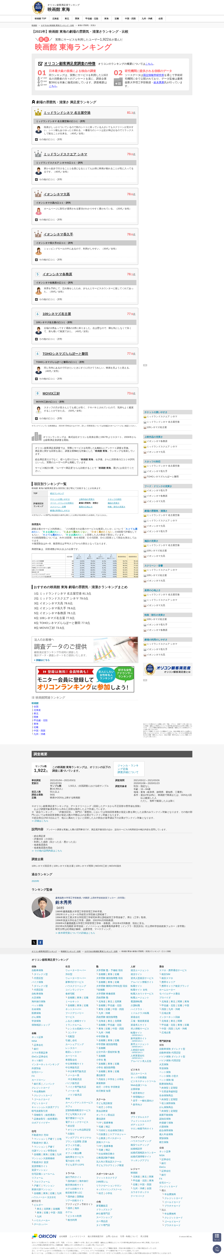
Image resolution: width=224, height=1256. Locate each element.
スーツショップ (104, 1217)
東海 (36, 723)
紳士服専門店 (103, 1213)
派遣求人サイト (139, 1025)
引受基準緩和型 (170, 1091)
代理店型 (38, 978)
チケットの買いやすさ (60, 499)
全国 (36, 706)
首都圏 (37, 1154)
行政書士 (103, 1134)
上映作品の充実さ (87, 499)
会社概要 (63, 1236)
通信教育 (100, 1075)
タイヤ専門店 (103, 1225)
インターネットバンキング (45, 1064)
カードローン (38, 1080)
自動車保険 (37, 970)
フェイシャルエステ (141, 1121)
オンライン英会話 (105, 1115)
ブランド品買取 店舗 (76, 1141)
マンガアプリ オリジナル (78, 1137)
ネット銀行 (37, 1060)
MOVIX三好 (51, 393)
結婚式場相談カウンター (143, 1152)
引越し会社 (71, 1040)
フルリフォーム (42, 1181)
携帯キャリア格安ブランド (175, 986)
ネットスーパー (73, 1009)
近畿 (36, 727)
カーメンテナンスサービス (79, 1102)
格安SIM (166, 974)
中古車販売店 (72, 1067)
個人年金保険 (166, 1134)
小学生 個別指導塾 (105, 1067)
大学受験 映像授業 (105, 993)
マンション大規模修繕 (43, 1158)
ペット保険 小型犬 (168, 1076)
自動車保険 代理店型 (170, 1052)
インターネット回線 (169, 1017)
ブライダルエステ (140, 1117)
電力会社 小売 (72, 1160)
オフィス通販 (72, 1149)
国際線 (80, 1196)
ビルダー (38, 1205)
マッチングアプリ (140, 1160)
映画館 (35, 703)
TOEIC (102, 1130)
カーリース (71, 1056)
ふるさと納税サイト (75, 1021)
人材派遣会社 (137, 1056)
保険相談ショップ (41, 1025)
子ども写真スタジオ (75, 1114)
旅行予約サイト (73, 1177)
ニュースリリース (77, 1236)
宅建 (101, 1126)
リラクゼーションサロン (109, 1185)
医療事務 (108, 1122)
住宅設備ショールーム (43, 1174)
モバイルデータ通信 (169, 993)
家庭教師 (100, 1083)
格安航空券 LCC (73, 1192)
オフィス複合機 (73, 1153)
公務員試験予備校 (105, 1157)
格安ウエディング (140, 1145)
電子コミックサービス (76, 1122)
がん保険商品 (166, 1107)
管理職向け (138, 1097)
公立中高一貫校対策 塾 (108, 1052)
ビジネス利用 (74, 1216)
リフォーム (37, 1177)
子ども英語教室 (104, 1103)
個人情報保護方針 (95, 1236)
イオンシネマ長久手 (58, 234)
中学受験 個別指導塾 (107, 1044)
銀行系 (37, 1083)
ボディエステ (137, 1124)
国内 (70, 1208)
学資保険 (36, 1021)
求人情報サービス (140, 1028)
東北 (36, 713)
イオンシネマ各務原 (57, 274)
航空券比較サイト (74, 1184)
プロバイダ (165, 997)
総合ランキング (57, 493)
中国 (186, 1005)
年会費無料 (39, 1091)
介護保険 (163, 1126)
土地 (59, 1139)
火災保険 (36, 997)
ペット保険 (37, 1005)
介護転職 (135, 1005)
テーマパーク (137, 1196)
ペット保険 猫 (166, 1080)
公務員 (102, 1138)
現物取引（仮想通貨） (45, 1115)
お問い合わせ (112, 1236)
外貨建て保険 (166, 1122)
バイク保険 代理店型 (170, 1060)
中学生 (111, 1079)
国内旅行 (72, 1181)
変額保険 (163, 1138)
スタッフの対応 (115, 499)
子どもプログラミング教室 (110, 1165)
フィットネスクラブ (106, 1177)
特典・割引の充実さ (116, 507)
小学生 (120, 1079)
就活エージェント (140, 970)
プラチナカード (172, 1206)
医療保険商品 (166, 1083)
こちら (149, 63)
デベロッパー (41, 1224)
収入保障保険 (168, 1103)
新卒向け (137, 1104)
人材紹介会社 (137, 1051)
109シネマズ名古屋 (57, 314)
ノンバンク (49, 1083)
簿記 (107, 1126)
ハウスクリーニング (75, 986)
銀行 (36, 1049)
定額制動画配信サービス (78, 1110)
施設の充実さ (114, 503)
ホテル (68, 1212)
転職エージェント (140, 997)
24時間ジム (102, 1181)
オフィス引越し (73, 1145)
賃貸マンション (40, 1170)
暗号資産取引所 (40, 1111)
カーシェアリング (74, 1044)
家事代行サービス (74, 982)
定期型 (174, 1087)
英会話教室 (102, 1111)
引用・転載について (129, 1236)
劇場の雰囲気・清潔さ (155, 511)
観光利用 (72, 1220)
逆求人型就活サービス (142, 978)
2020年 (35, 881)
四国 (164, 1009)
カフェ (68, 1106)
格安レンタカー (73, 1052)
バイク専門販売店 (77, 1087)
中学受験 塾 (102, 1036)
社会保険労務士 (116, 1130)
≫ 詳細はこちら (40, 820)
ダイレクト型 (41, 974)
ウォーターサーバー (75, 970)
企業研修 (135, 1089)
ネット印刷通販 (139, 1077)
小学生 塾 (101, 1059)
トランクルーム (73, 1025)
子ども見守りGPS (74, 1164)
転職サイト (136, 986)
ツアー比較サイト (74, 1200)
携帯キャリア (168, 982)
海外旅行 (83, 1181)
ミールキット (72, 1001)
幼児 (101, 1107)
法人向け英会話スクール (109, 1161)
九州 (59, 1154)
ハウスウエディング (141, 1141)
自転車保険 (37, 993)
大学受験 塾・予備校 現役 (109, 970)
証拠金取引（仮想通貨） (46, 1118)
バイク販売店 (72, 1083)
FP (100, 1122)
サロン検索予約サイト (142, 1128)
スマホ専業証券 (40, 1052)
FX (33, 1076)
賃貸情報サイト (40, 1166)
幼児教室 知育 (103, 1091)
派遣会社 (135, 1017)
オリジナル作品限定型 (79, 1129)
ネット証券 (37, 1037)
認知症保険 (165, 1118)
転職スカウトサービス (142, 993)
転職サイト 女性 (139, 989)
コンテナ (72, 1032)
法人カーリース (139, 1073)
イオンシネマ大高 (57, 194)
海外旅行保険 (38, 1001)
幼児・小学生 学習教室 (108, 1087)
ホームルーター (167, 989)
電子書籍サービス (74, 1118)
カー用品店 (102, 1221)
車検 (67, 1098)
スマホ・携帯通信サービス (173, 970)
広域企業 (166, 1013)
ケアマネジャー (118, 1134)
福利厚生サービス (74, 1157)
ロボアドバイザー (41, 1122)
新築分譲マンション (42, 1189)
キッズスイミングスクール (109, 1189)
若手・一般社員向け (143, 1100)
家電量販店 (102, 1205)
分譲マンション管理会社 (44, 1150)
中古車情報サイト (74, 1063)
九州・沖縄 (39, 734)
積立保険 (163, 1142)
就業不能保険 (166, 1115)
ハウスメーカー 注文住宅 (44, 1197)
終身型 (165, 1087)
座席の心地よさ (86, 507)
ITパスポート (114, 1138)
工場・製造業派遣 (140, 1021)
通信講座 (100, 1118)
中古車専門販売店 (77, 1071)
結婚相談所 (136, 1148)
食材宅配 (70, 993)
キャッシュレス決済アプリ (45, 1107)
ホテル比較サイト (74, 1188)
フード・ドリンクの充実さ (62, 503)
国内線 (71, 1196)
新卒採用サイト (139, 1039)
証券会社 (38, 1045)
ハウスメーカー (42, 1220)
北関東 (47, 1208)
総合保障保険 (166, 1130)
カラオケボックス (140, 1192)
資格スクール (103, 1142)
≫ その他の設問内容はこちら (47, 850)
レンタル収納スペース (79, 1028)
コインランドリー (74, 989)
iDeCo (162, 1167)
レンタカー (71, 1048)
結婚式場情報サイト (141, 1156)
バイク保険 (37, 982)
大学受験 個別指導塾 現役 (109, 978)
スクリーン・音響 (58, 507)
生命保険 (36, 1009)
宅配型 (71, 1036)
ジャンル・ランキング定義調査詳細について (128, 769)
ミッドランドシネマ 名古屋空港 (67, 113)
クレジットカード (41, 1087)
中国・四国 (39, 730)
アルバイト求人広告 (141, 1061)
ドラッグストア (104, 1209)
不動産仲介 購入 (40, 1142)
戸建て (51, 1139)
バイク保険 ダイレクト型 (172, 1056)
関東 (36, 717)
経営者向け (138, 1093)
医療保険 (36, 1013)
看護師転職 (136, 1001)
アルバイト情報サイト (142, 982)
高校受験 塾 (102, 997)
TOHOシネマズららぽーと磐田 (65, 353)
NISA (34, 1041)
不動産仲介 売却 (40, 1135)
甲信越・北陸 (41, 720)
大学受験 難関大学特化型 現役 (111, 986)
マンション (39, 1139)
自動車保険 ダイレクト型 (172, 1049)
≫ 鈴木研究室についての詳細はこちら (75, 933)
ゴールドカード (42, 1099)
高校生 (102, 1079)
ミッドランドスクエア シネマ (65, 154)
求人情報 (144, 1236)
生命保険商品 (166, 1095)
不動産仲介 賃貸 (40, 1162)
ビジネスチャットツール (143, 1081)
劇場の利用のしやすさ (60, 510)
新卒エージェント (140, 1045)
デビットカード (40, 1103)
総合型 (71, 1125)
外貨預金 (36, 1068)
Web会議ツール (139, 1085)
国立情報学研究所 (153, 75)
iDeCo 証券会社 (40, 1056)
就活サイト (136, 974)
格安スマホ (167, 978)
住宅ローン (37, 1072)
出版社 (71, 1133)
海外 (77, 1208)
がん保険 (36, 1017)
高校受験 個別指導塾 (107, 1017)
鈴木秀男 (159, 82)
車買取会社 (71, 1059)
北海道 (37, 710)
